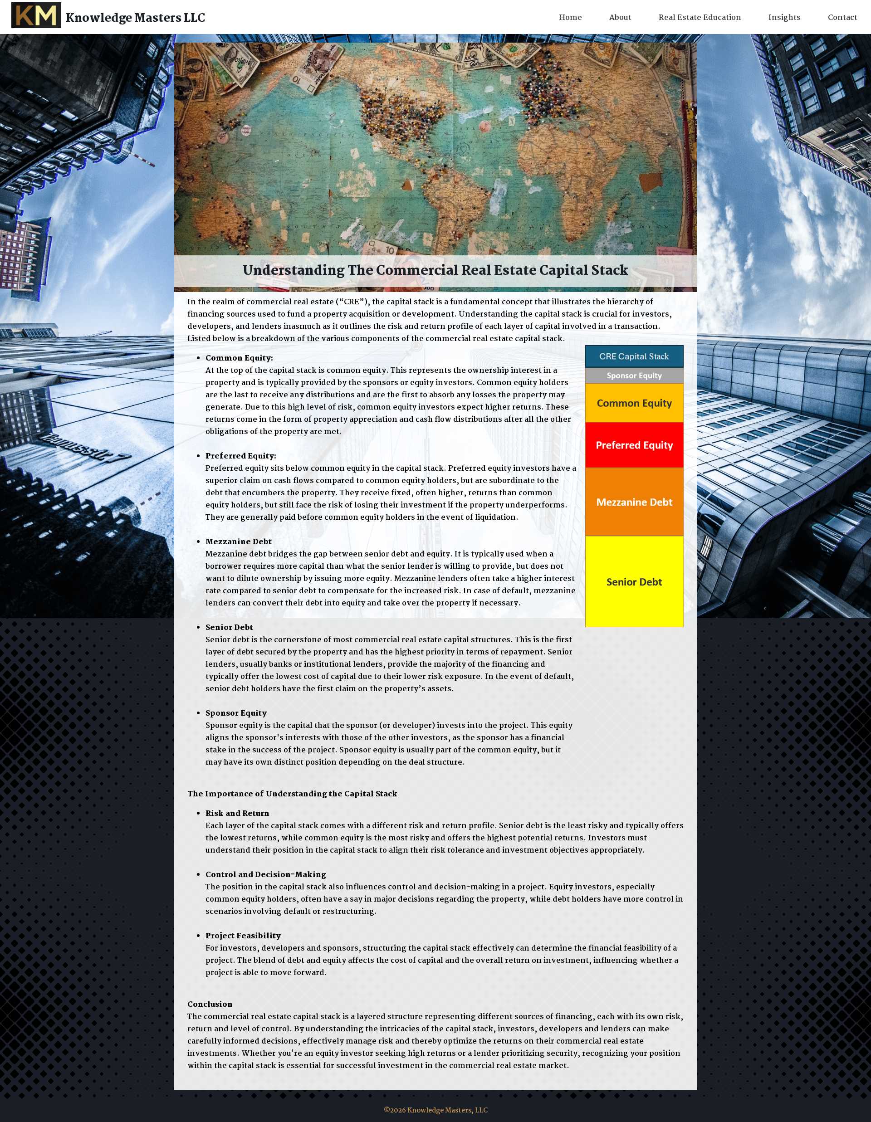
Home (570, 18)
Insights (784, 18)
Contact (842, 18)
